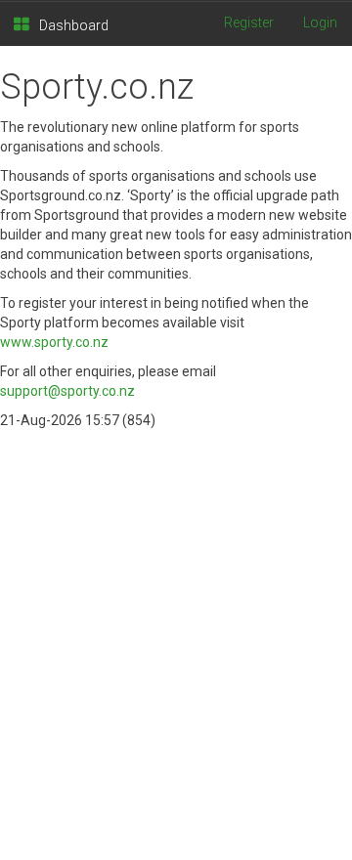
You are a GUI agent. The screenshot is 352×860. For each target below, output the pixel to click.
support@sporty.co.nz (67, 391)
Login (320, 22)
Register (249, 22)
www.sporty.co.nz (54, 342)
